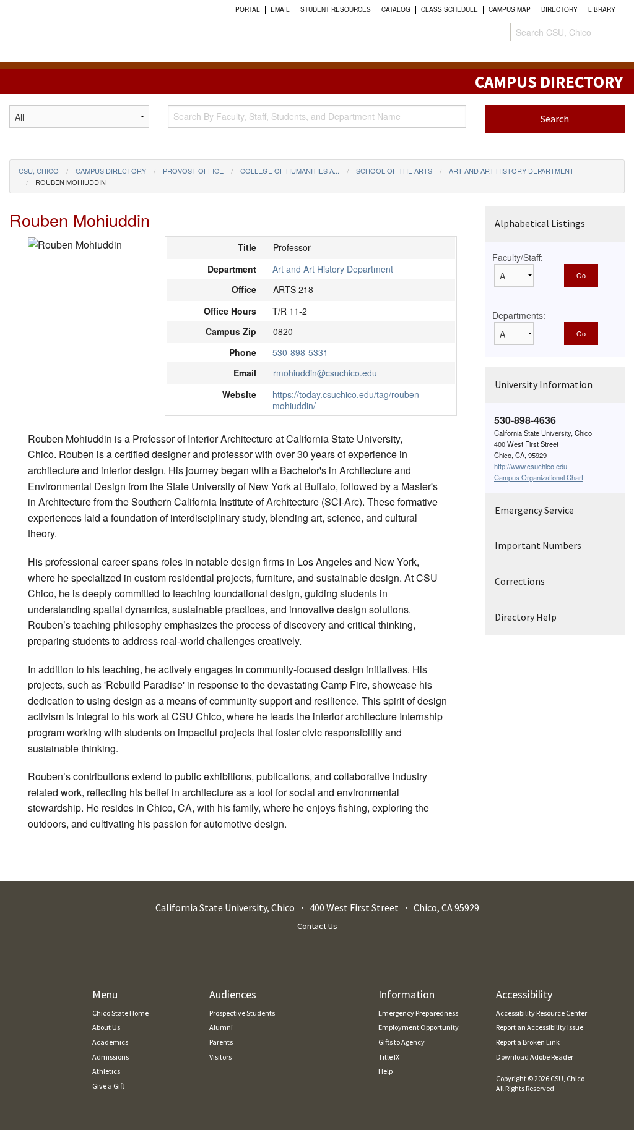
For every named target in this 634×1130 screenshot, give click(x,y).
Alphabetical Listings (540, 223)
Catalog (395, 9)
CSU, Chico (39, 171)
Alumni (221, 1027)
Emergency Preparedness (418, 1012)
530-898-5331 (300, 352)
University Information (544, 384)
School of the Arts (394, 171)
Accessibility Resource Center (541, 1012)
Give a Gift (108, 1085)
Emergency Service (534, 510)
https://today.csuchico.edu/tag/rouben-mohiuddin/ (347, 400)
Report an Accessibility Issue (539, 1027)
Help (385, 1071)
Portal (247, 9)
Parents (221, 1042)
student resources (335, 9)
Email (280, 9)
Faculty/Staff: (517, 257)
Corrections (520, 581)
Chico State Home (120, 1012)
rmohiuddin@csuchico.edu (325, 373)
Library (601, 9)
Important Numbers (538, 545)
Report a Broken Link (528, 1042)
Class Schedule (449, 9)
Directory (559, 9)
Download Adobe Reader (534, 1056)
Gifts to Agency (401, 1042)
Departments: (518, 315)
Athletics (106, 1071)
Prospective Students (242, 1012)
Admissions (110, 1056)
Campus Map (510, 9)
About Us (106, 1027)
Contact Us (317, 926)
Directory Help (526, 617)
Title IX (388, 1056)
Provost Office (193, 171)
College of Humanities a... (289, 171)
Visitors (220, 1056)
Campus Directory (111, 171)
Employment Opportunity (418, 1027)
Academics (110, 1042)
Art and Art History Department (511, 171)
